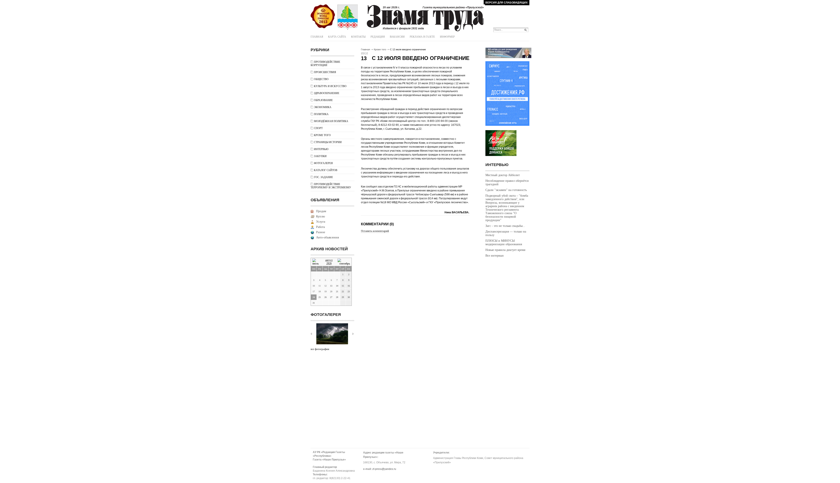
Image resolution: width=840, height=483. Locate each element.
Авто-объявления (327, 237)
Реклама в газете (422, 36)
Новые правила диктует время (505, 250)
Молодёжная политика (331, 121)
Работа (320, 227)
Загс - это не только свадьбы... (505, 226)
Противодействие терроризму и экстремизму (331, 186)
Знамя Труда (323, 16)
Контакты (358, 36)
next (353, 334)
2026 (329, 263)
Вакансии (397, 36)
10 (314, 286)
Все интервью (494, 255)
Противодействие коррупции (325, 63)
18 (319, 291)
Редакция (378, 36)
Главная (317, 36)
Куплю (320, 216)
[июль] (316, 262)
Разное (320, 232)
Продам (321, 211)
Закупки (320, 156)
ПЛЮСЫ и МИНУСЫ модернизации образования (503, 242)
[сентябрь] (344, 262)
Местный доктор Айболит (502, 175)
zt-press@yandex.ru (384, 469)
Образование (323, 100)
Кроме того (322, 135)
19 (325, 291)
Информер (447, 36)
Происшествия (325, 72)
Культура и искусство (330, 86)
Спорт (318, 128)
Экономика (322, 107)
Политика (321, 114)
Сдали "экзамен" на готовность (506, 190)
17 (314, 291)
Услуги (320, 221)
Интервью (321, 149)
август (329, 260)
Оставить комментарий (375, 231)
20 (331, 291)
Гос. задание (323, 177)
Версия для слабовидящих (506, 2)
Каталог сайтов (325, 170)
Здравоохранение (326, 93)
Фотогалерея (323, 163)
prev (311, 334)
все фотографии (320, 349)
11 (319, 286)
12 (325, 286)
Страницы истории (328, 142)
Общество (321, 79)
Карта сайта (337, 36)
